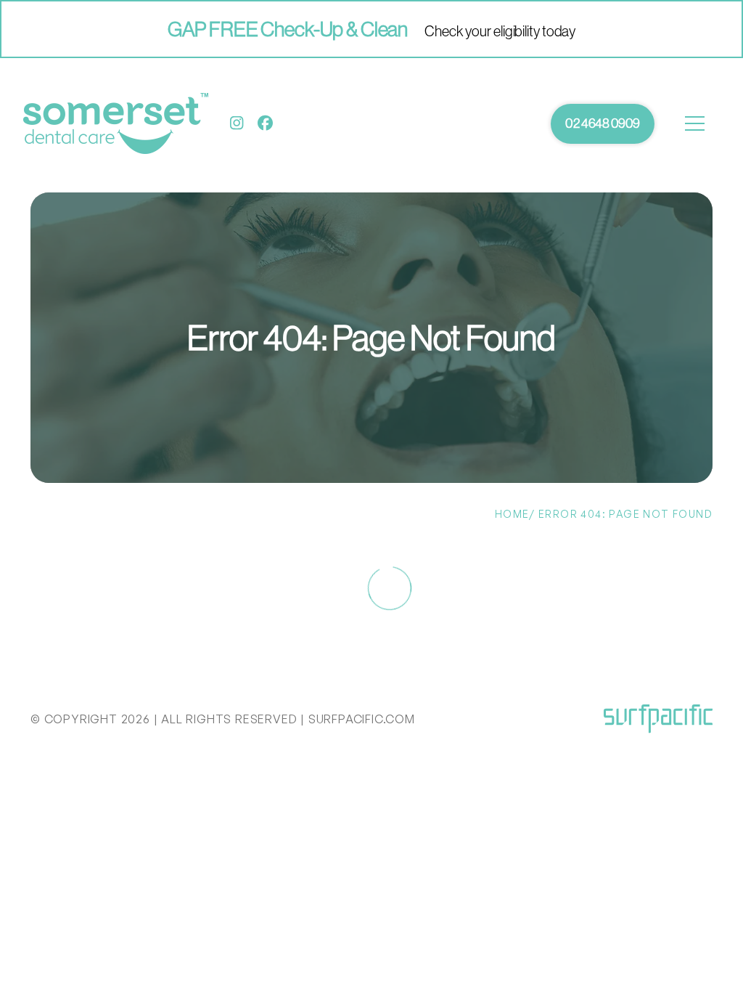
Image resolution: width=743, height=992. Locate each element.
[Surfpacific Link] (658, 718)
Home (512, 514)
